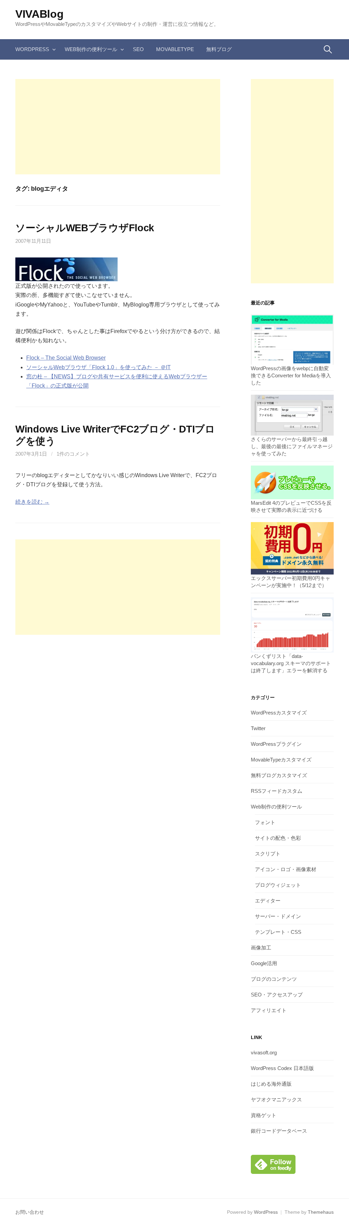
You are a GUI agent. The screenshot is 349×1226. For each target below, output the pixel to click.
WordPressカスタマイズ (279, 713)
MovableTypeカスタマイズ (281, 760)
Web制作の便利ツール (91, 49)
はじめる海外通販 (271, 1084)
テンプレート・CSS (278, 932)
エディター (267, 900)
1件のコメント (73, 454)
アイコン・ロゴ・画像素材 (285, 869)
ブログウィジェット (278, 885)
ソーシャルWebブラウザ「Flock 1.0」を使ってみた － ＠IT (98, 367)
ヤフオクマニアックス (276, 1099)
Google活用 (264, 963)
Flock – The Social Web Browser (66, 358)
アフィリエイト (269, 1010)
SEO (138, 49)
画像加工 (261, 947)
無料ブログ (219, 49)
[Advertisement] (117, 126)
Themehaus (321, 1212)
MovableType (175, 49)
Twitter (258, 728)
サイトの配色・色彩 (278, 838)
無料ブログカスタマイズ (279, 775)
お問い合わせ (29, 1212)
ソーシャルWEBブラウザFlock (84, 227)
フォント (265, 822)
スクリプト (267, 853)
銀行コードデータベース (279, 1131)
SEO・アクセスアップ (277, 994)
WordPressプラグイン (276, 744)
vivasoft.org (264, 1052)
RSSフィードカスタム (276, 791)
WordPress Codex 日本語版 (282, 1068)
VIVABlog (39, 14)
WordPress (32, 49)
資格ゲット (263, 1115)
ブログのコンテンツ (274, 979)
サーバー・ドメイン (278, 916)
